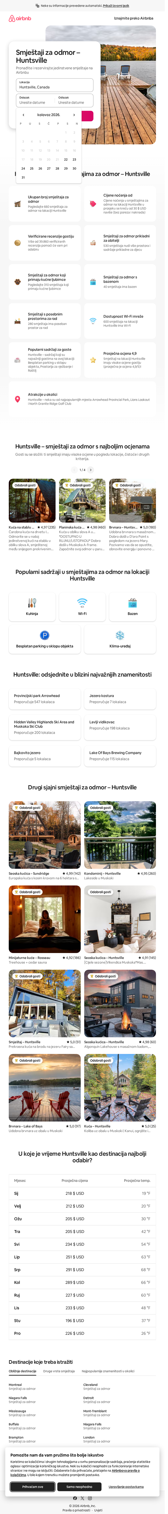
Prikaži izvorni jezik (116, 6)
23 (74, 159)
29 (66, 168)
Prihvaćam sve (32, 1487)
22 (66, 159)
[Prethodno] (74, 469)
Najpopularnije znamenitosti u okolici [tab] (108, 1371)
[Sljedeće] (90, 469)
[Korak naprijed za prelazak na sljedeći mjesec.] (74, 115)
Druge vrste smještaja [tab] (59, 1371)
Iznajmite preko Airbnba (133, 18)
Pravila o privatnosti (76, 1510)
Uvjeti (98, 1510)
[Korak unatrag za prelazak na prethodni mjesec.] (23, 115)
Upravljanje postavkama (126, 1487)
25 (31, 168)
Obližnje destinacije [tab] (22, 1371)
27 (49, 168)
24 (23, 168)
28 (57, 168)
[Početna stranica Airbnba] (20, 18)
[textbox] (35, 102)
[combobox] (54, 87)
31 (23, 177)
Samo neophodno (79, 1487)
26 (40, 168)
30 (74, 168)
